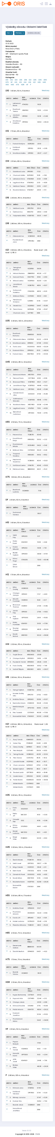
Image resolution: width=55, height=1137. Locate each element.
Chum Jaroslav (19, 765)
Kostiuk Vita (17, 1101)
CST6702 (30, 758)
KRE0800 (30, 666)
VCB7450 (31, 382)
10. (11, 309)
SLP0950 (30, 175)
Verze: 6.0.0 (26, 1130)
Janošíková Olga (19, 385)
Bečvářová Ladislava (17, 413)
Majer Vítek (15, 838)
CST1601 (31, 995)
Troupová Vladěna (16, 455)
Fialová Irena (18, 354)
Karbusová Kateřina (17, 291)
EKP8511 (29, 747)
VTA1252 (25, 104)
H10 (16, 82)
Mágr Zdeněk (18, 867)
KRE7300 (31, 878)
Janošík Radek (18, 761)
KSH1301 (24, 542)
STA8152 (31, 1088)
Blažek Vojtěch (15, 554)
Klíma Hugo (15, 560)
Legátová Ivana (19, 408)
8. (10, 301)
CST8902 (30, 783)
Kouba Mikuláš (16, 548)
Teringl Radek (18, 754)
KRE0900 (30, 655)
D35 (34, 80)
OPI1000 (24, 629)
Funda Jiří (16, 918)
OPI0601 (30, 699)
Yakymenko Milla (19, 216)
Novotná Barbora (19, 190)
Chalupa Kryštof (19, 658)
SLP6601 (30, 765)
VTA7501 (31, 886)
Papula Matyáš (15, 1043)
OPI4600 (31, 951)
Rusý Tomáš (17, 739)
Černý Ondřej (18, 747)
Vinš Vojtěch (15, 617)
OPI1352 (25, 122)
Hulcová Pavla (18, 277)
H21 (34, 82)
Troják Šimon (17, 655)
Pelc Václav (17, 758)
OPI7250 (31, 413)
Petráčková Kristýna (17, 301)
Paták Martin (18, 780)
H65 (12, 84)
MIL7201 (24, 815)
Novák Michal (15, 635)
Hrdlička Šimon (18, 699)
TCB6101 (31, 925)
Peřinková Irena (18, 469)
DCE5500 (31, 913)
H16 (29, 82)
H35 (39, 82)
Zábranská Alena (19, 339)
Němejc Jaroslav (19, 1097)
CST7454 (31, 378)
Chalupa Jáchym (16, 594)
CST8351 (31, 296)
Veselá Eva (17, 306)
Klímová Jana (18, 1088)
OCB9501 (31, 1105)
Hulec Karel (15, 542)
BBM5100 (31, 947)
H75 (17, 84)
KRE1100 (24, 635)
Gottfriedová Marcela (18, 400)
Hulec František (16, 623)
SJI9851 (30, 301)
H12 (20, 82)
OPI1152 (30, 148)
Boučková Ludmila (16, 491)
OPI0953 (30, 186)
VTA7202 (31, 871)
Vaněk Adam (18, 776)
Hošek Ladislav (18, 921)
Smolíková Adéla (19, 153)
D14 (16, 80)
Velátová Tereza (19, 186)
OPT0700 (30, 708)
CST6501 (30, 787)
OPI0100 (30, 776)
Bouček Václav (15, 973)
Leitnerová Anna (19, 179)
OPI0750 (30, 208)
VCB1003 (24, 588)
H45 (44, 82)
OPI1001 (24, 594)
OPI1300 (24, 554)
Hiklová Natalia (19, 273)
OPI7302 (31, 863)
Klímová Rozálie (19, 1006)
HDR (22, 84)
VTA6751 (31, 465)
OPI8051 (30, 343)
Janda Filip (15, 612)
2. (10, 110)
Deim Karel (17, 871)
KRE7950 (30, 354)
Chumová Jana (19, 313)
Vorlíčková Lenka (19, 465)
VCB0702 (30, 690)
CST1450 (31, 998)
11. (10, 776)
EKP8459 (31, 309)
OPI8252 (30, 350)
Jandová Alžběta (16, 116)
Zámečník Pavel (19, 874)
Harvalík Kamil (16, 1054)
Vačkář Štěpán (18, 669)
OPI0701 (30, 695)
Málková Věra (18, 450)
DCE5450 (31, 445)
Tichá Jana (17, 347)
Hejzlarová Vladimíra (17, 460)
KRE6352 (31, 439)
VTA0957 (30, 190)
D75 (7, 82)
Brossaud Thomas (16, 606)
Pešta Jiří (15, 815)
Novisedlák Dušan (17, 886)
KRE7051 (31, 374)
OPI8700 (30, 769)
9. (10, 306)
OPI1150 (30, 153)
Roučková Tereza (16, 110)
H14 (25, 82)
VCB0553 (31, 236)
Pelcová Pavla (18, 378)
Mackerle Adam (19, 882)
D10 (7, 80)
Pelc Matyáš (17, 750)
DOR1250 (31, 144)
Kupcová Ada (18, 998)
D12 (11, 80)
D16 (20, 80)
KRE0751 (30, 212)
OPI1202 (24, 548)
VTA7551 (31, 408)
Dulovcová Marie (19, 374)
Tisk (8, 33)
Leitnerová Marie (17, 104)
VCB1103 (24, 600)
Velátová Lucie (18, 208)
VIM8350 (30, 334)
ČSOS (37, 1134)
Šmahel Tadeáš (16, 629)
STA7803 (24, 826)
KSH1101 (24, 623)
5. (10, 186)
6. (10, 190)
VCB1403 (24, 1049)
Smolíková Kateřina (17, 122)
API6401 (30, 918)
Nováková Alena (19, 404)
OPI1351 (25, 116)
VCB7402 (30, 761)
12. (10, 780)
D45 (40, 80)
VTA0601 (30, 716)
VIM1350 (25, 110)
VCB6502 (30, 754)
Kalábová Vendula (16, 1093)
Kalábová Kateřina (16, 148)
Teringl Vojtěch (18, 690)
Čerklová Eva (18, 212)
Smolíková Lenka (19, 343)
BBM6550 (31, 469)
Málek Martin (18, 783)
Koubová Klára (18, 350)
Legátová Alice (18, 182)
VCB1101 (24, 606)
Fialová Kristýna (19, 144)
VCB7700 (31, 882)
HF (27, 84)
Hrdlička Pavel (18, 908)
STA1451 (30, 1006)
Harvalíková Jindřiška (17, 1109)
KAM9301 (30, 739)
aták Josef (15, 1060)
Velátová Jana (18, 389)
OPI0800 (30, 662)
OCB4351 (25, 491)
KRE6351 (31, 455)
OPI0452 (31, 241)
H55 (7, 84)
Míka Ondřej (15, 588)
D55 (45, 80)
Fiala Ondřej (17, 666)
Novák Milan (17, 878)
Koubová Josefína (16, 1014)
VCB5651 (31, 461)
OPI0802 (30, 658)
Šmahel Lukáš (18, 772)
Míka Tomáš (15, 1048)
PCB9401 (30, 743)
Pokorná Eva (17, 435)
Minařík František (16, 600)
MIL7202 (24, 832)
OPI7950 (31, 1093)
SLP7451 (30, 313)
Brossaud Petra (19, 382)
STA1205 (24, 560)
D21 (30, 80)
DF (12, 82)
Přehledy (19, 33)
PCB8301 (24, 838)
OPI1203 (24, 536)
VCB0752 (31, 285)
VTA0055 (31, 291)
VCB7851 (31, 269)
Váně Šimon (15, 565)
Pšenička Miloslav (19, 925)
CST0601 (30, 712)
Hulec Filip (17, 743)
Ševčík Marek (18, 860)
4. (10, 122)
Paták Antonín (18, 1009)
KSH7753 (31, 277)
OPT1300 (24, 1055)
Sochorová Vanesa (17, 513)
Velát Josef (17, 863)
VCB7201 (31, 867)
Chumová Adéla (19, 175)
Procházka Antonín (17, 913)
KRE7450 (31, 404)
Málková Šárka (18, 296)
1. (10, 104)
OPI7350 (31, 389)
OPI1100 (24, 612)
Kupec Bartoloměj (19, 995)
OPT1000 (24, 618)
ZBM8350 (31, 273)
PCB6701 (31, 860)
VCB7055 (31, 400)
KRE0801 (30, 669)
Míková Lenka (18, 281)
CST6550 (31, 450)
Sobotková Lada (19, 171)
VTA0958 (30, 179)
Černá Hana (17, 309)
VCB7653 (31, 281)
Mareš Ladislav (16, 832)
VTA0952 (30, 182)
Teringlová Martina (17, 268)
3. (10, 116)
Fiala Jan (15, 809)
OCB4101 (24, 973)
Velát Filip (15, 536)
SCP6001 (31, 921)
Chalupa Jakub (18, 1002)
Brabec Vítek (15, 1066)
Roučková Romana (16, 334)
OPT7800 (30, 772)
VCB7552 (31, 385)
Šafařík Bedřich (18, 951)
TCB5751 (31, 435)
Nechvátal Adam (19, 703)
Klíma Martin (15, 826)
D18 (25, 80)
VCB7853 (31, 306)
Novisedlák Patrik (19, 716)
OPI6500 (31, 908)
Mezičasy (45, 90)
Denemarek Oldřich (17, 946)
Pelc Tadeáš (17, 712)
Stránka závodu (34, 33)
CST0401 (30, 750)
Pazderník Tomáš (19, 662)
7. (10, 296)
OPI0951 (30, 171)
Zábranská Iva (18, 236)
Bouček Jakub (18, 1105)
